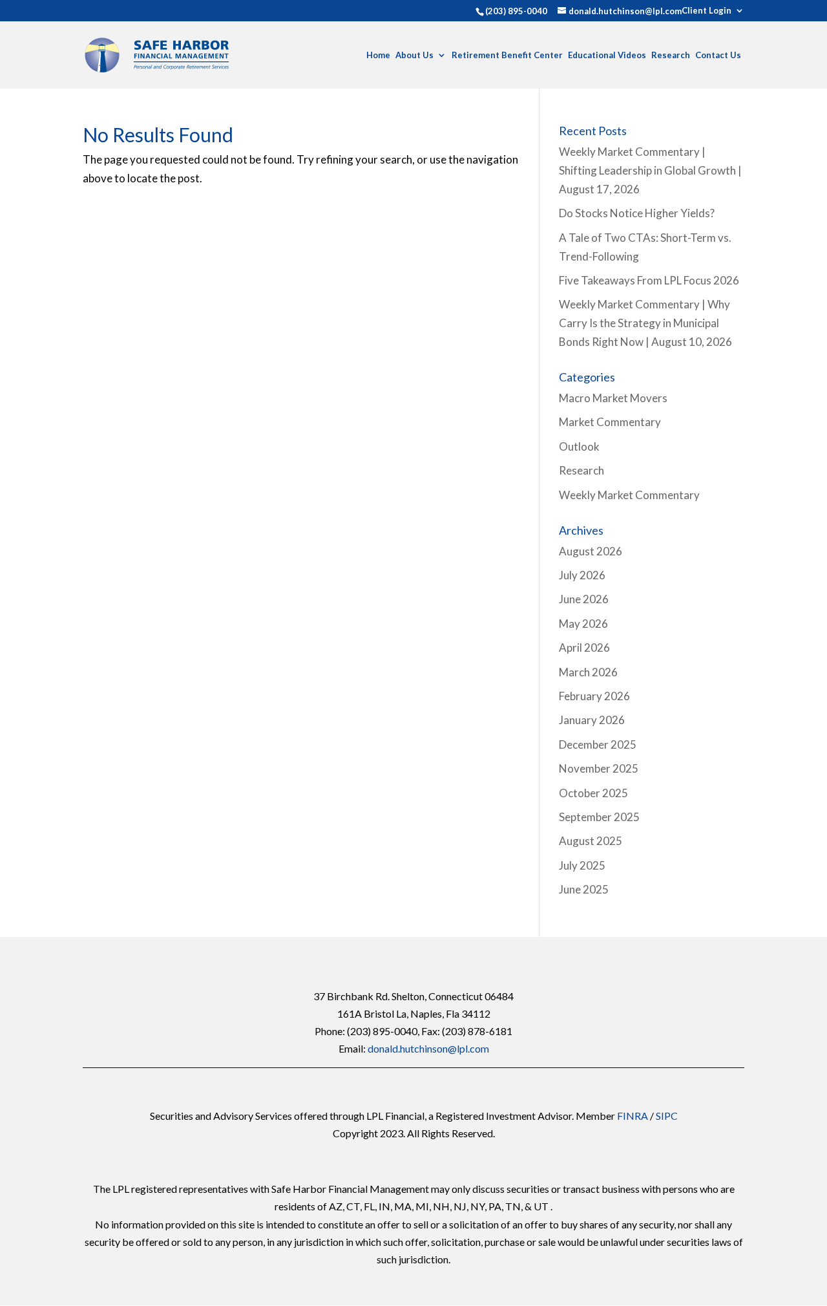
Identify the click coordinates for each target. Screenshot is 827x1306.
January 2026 (592, 720)
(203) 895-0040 (516, 11)
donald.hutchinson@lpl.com (428, 1048)
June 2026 (584, 599)
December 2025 (597, 744)
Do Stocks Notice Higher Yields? (637, 213)
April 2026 (584, 647)
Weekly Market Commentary (629, 495)
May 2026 (583, 623)
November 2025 (598, 768)
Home (378, 55)
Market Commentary (610, 422)
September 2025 (599, 817)
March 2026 (588, 672)
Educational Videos (607, 55)
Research (670, 55)
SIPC (667, 1115)
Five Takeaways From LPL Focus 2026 (649, 280)
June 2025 (584, 889)
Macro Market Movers (613, 398)
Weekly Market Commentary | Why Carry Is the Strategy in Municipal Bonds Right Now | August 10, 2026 (645, 322)
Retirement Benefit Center (507, 55)
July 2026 (582, 575)
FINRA (632, 1115)
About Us (414, 55)
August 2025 (590, 841)
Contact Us (718, 55)
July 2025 (582, 865)
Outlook (579, 446)
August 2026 (590, 551)
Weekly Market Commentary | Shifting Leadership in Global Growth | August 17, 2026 (650, 170)
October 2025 (593, 793)
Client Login (706, 11)
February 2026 (594, 696)
